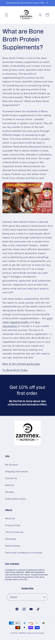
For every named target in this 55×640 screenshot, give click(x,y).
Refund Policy (12, 545)
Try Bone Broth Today (15, 370)
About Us (10, 518)
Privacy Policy (12, 525)
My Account (11, 464)
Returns (9, 485)
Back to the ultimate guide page (21, 363)
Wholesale (10, 538)
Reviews (9, 491)
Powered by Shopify (35, 633)
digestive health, (20, 322)
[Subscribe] (44, 597)
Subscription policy (15, 498)
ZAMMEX (22, 633)
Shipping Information (16, 471)
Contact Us (11, 478)
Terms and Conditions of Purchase (23, 552)
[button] (6, 14)
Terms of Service (14, 532)
